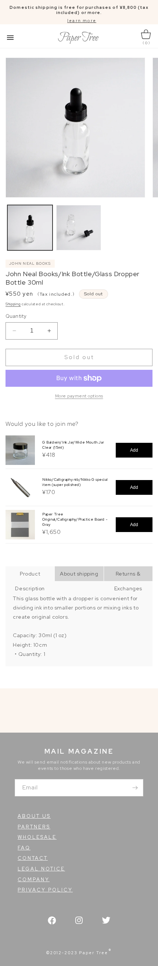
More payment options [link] (79, 396)
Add (134, 450)
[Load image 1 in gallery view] (30, 227)
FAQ (24, 848)
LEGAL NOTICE (41, 869)
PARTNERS (34, 827)
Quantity (16, 316)
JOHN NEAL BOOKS (30, 263)
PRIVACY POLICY (45, 890)
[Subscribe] (135, 787)
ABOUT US (34, 816)
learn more (81, 20)
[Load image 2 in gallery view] (78, 227)
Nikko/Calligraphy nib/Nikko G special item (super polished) (75, 482)
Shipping (13, 304)
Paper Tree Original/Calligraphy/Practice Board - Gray (74, 519)
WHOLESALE (37, 837)
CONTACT (33, 858)
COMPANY (34, 879)
